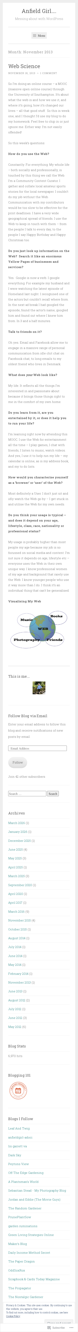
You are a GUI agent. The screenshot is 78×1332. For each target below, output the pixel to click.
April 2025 (15, 867)
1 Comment (48, 73)
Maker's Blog (17, 1244)
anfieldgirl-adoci (20, 1137)
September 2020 (20, 885)
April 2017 (15, 903)
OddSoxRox (16, 1270)
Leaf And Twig (19, 1128)
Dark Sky (14, 1155)
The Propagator (19, 1288)
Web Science (24, 65)
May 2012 (14, 1027)
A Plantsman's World (23, 1182)
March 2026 (16, 823)
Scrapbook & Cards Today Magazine (34, 1279)
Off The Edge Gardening (25, 1173)
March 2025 (16, 876)
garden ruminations (22, 1226)
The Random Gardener (24, 1208)
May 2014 (14, 965)
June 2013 (15, 991)
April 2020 (15, 894)
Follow (18, 762)
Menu (41, 35)
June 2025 (15, 849)
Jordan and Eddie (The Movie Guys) (34, 1199)
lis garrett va (17, 1146)
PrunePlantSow (19, 1217)
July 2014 (14, 947)
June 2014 (15, 956)
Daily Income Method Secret (29, 1253)
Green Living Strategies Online (31, 1235)
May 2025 (15, 858)
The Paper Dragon (21, 1261)
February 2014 (18, 974)
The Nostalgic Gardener (25, 1297)
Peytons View (18, 1164)
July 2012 (14, 1009)
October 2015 (17, 929)
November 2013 (19, 982)
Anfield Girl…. (39, 10)
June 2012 (15, 1018)
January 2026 (17, 832)
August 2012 (16, 1000)
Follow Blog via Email (27, 715)
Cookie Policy (13, 1316)
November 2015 (19, 920)
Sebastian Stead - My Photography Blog (37, 1190)
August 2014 (16, 938)
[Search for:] (27, 794)
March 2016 (16, 911)
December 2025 (19, 841)
